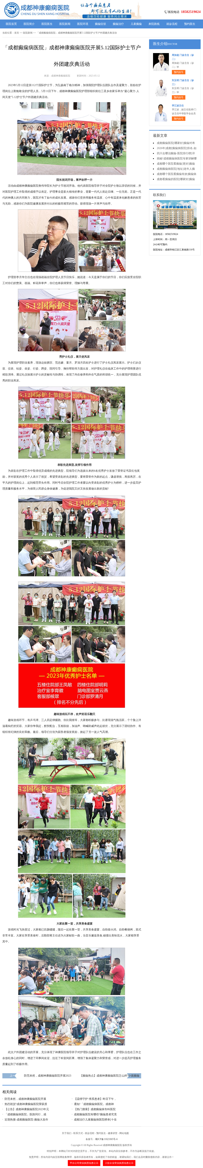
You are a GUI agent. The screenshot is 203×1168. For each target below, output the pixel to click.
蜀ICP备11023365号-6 (106, 1139)
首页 (16, 32)
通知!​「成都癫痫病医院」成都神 (94, 1104)
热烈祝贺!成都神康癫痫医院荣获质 (26, 1104)
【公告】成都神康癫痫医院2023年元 (27, 1109)
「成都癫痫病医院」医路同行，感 (25, 1114)
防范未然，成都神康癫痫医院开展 (25, 1098)
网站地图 (124, 1133)
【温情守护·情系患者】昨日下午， (95, 1098)
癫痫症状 (100, 23)
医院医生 (47, 23)
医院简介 (29, 23)
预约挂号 (178, 72)
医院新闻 (64, 23)
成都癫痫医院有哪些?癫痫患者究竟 (95, 1114)
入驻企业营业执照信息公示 (119, 1163)
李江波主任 (178, 105)
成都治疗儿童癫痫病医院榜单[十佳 (95, 1119)
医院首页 (11, 23)
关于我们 (66, 1133)
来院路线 (154, 23)
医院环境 (82, 23)
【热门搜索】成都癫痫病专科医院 (95, 1109)
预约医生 (189, 23)
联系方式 (78, 1133)
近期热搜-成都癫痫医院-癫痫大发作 (26, 1119)
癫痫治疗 (118, 23)
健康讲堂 (112, 1133)
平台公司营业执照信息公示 (84, 1163)
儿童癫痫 (136, 23)
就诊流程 (171, 23)
